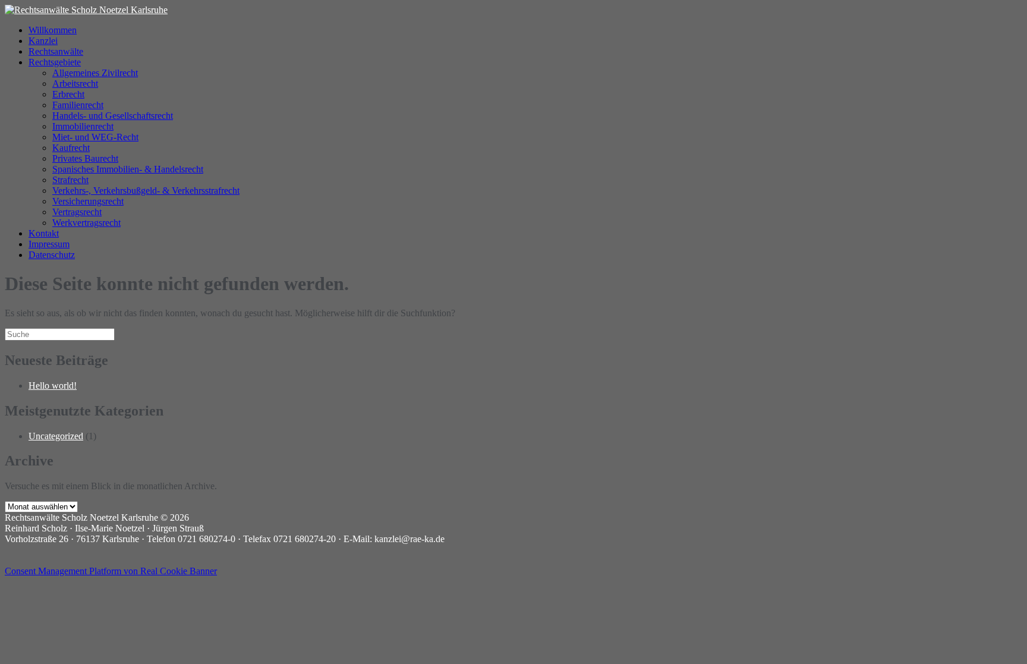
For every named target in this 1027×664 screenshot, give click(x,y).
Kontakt (44, 233)
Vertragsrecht (77, 212)
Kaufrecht (71, 148)
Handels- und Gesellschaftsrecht (112, 116)
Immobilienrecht (83, 126)
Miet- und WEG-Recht (95, 137)
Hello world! (53, 385)
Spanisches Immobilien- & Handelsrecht (127, 169)
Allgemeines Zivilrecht (95, 73)
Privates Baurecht (85, 158)
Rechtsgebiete (55, 62)
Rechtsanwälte (56, 51)
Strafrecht (70, 180)
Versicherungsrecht (88, 201)
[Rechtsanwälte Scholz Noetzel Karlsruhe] (86, 10)
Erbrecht (68, 94)
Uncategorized (56, 436)
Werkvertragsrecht (86, 223)
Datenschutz (52, 255)
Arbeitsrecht (75, 83)
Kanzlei (43, 41)
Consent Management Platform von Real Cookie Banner (111, 571)
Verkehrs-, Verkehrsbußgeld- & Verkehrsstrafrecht (146, 190)
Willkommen (53, 30)
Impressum (49, 244)
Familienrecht (77, 105)
